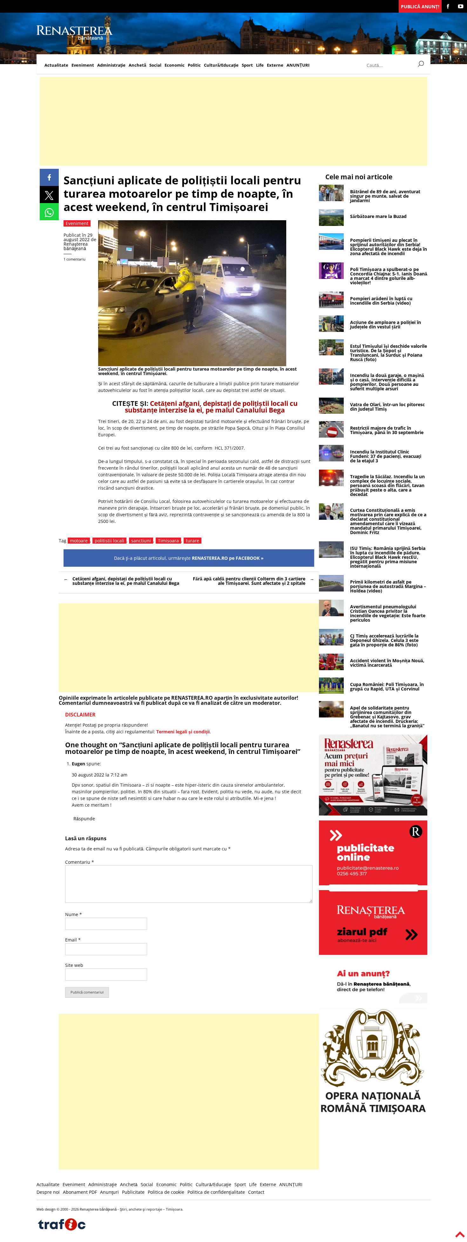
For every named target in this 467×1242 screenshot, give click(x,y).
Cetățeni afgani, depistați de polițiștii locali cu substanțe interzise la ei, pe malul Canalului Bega (211, 406)
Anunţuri (109, 1192)
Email (73, 940)
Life (260, 65)
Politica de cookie (166, 1192)
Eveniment (82, 65)
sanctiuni (141, 541)
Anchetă (137, 65)
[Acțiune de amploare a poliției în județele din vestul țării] (331, 330)
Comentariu (79, 862)
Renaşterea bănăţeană (76, 246)
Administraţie (111, 65)
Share (49, 177)
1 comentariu (74, 259)
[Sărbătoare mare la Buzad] (331, 224)
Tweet (49, 194)
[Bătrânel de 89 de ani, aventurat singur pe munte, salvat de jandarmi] (331, 199)
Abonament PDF (80, 1192)
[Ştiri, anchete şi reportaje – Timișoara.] (75, 39)
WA (49, 211)
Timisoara (168, 541)
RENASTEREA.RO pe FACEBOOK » (228, 558)
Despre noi (48, 1192)
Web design (46, 1209)
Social (155, 65)
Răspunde (84, 819)
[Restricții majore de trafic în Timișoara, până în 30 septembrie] (331, 436)
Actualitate (56, 65)
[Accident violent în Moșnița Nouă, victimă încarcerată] (331, 668)
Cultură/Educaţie (221, 65)
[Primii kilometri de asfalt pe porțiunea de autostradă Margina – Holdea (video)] (331, 590)
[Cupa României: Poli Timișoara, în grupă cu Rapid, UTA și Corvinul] (331, 692)
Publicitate (133, 1192)
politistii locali (109, 541)
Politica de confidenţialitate (216, 1192)
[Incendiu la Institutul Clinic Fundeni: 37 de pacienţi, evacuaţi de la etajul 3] (331, 460)
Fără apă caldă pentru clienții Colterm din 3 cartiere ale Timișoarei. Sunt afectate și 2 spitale (249, 581)
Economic (175, 65)
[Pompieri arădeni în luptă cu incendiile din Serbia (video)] (331, 306)
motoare (79, 541)
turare (192, 541)
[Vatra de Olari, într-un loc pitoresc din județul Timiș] (331, 412)
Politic (194, 65)
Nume (73, 914)
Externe (275, 65)
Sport (247, 65)
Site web (74, 965)
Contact (256, 1192)
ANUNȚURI (298, 65)
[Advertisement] (230, 121)
